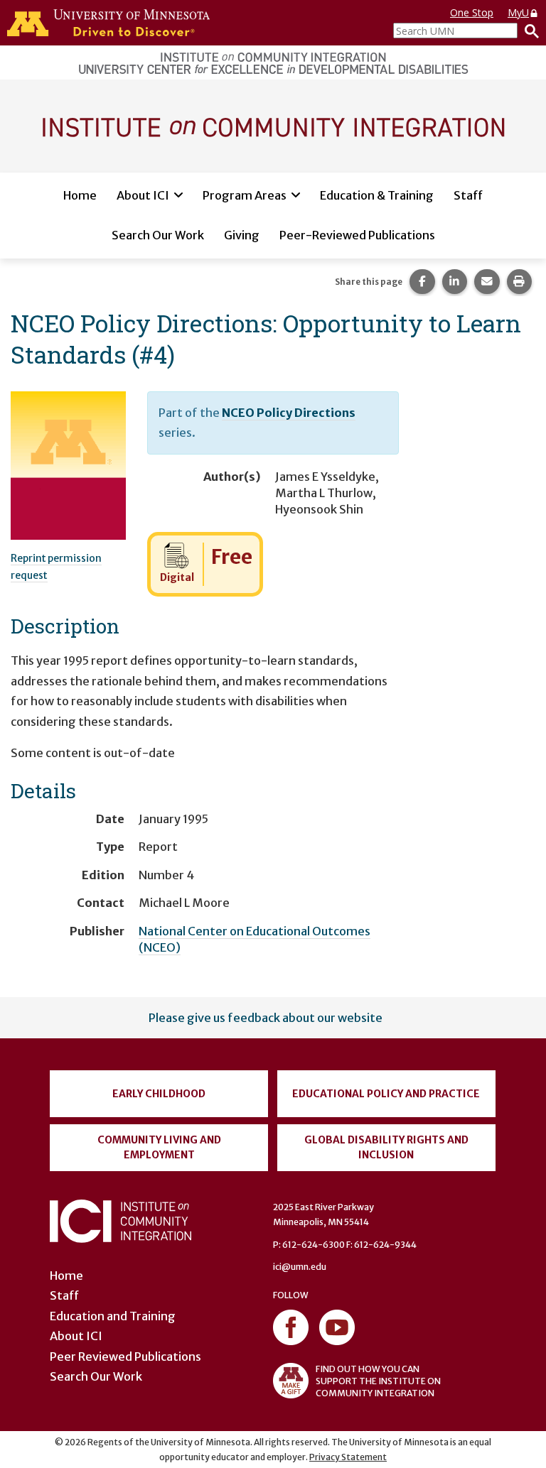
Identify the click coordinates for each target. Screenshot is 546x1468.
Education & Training (377, 195)
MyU (518, 12)
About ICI (143, 195)
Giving (241, 235)
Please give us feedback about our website (265, 1018)
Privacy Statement (348, 1457)
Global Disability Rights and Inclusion (386, 1147)
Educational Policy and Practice (386, 1093)
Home (80, 195)
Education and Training (113, 1316)
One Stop (471, 12)
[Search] (528, 30)
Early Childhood (158, 1093)
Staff (468, 195)
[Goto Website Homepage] (273, 125)
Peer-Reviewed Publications (357, 235)
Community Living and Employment (159, 1147)
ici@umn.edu (299, 1266)
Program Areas (245, 195)
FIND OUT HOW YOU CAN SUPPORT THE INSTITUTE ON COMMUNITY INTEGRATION (378, 1381)
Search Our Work (158, 235)
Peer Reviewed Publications (125, 1356)
